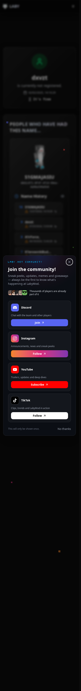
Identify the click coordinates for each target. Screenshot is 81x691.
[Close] (69, 262)
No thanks (64, 428)
